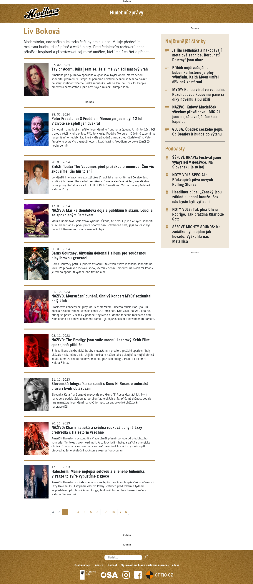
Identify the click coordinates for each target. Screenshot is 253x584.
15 (113, 512)
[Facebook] (138, 575)
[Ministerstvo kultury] (88, 575)
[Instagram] (126, 575)
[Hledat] (145, 557)
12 (105, 512)
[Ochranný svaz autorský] (109, 575)
